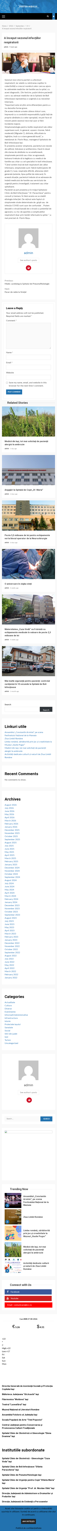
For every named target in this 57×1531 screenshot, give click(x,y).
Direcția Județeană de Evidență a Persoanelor (25, 1501)
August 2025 (11, 843)
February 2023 (11, 937)
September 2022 (12, 953)
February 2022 (11, 975)
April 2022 (9, 968)
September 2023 (12, 915)
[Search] (48, 16)
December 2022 (12, 943)
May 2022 (9, 965)
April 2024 (9, 893)
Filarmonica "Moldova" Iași (15, 1399)
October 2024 (11, 874)
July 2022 (9, 959)
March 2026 (10, 821)
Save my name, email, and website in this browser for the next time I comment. (28, 384)
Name (9, 353)
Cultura (8, 1006)
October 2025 (11, 836)
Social (7, 1031)
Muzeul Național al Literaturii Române (20, 1409)
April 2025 (9, 855)
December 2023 (12, 905)
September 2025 (12, 839)
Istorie (7, 1021)
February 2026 (11, 824)
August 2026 (11, 805)
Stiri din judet (11, 1034)
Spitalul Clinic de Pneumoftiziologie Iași (21, 1475)
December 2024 (12, 868)
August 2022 (11, 956)
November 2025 (12, 833)
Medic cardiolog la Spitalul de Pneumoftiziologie (27, 282)
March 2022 (10, 971)
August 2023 (11, 918)
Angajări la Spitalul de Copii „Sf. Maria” (28, 470)
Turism (8, 1040)
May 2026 (9, 814)
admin (6, 47)
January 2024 (11, 902)
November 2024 (12, 871)
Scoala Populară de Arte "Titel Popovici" (22, 1420)
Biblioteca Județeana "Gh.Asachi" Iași (20, 1394)
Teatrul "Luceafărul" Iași (14, 1404)
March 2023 (10, 934)
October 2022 (11, 949)
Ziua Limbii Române (14, 739)
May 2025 (9, 852)
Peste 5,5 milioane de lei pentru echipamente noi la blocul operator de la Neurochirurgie (28, 515)
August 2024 (11, 880)
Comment (11, 321)
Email (9, 363)
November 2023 (12, 909)
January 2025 (11, 865)
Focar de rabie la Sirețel (15, 290)
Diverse (8, 1009)
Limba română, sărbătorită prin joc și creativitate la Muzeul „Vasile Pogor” (13, 1233)
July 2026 (9, 808)
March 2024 (10, 896)
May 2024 (9, 890)
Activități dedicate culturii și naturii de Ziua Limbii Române (13, 1265)
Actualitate (10, 1002)
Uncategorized (11, 1043)
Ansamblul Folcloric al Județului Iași (19, 1414)
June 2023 (9, 924)
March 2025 (10, 858)
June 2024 (9, 887)
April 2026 (9, 817)
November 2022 (12, 946)
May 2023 (9, 927)
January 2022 (11, 978)
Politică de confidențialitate (28, 1528)
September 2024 (12, 877)
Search (8, 705)
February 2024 (11, 899)
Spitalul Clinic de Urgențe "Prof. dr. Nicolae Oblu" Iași (28, 1488)
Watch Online (53, 16)
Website (10, 373)
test (6, 1037)
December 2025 (12, 830)
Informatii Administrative (16, 1015)
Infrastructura (11, 1018)
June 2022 (9, 962)
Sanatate (9, 1028)
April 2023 (9, 931)
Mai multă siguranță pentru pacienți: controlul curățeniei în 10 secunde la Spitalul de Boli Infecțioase (28, 661)
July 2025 (9, 846)
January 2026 (11, 827)
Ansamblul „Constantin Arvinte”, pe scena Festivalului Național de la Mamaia (13, 1200)
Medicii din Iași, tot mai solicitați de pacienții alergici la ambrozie (28, 421)
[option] (28, 1201)
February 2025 (11, 861)
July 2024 (9, 883)
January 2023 (11, 940)
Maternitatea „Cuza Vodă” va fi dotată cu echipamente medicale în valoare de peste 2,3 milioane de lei (28, 609)
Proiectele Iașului (13, 1024)
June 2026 (9, 811)
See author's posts (28, 260)
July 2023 (9, 921)
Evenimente (10, 1012)
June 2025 (9, 849)
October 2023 (11, 912)
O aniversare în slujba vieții (28, 564)
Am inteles (28, 1521)
